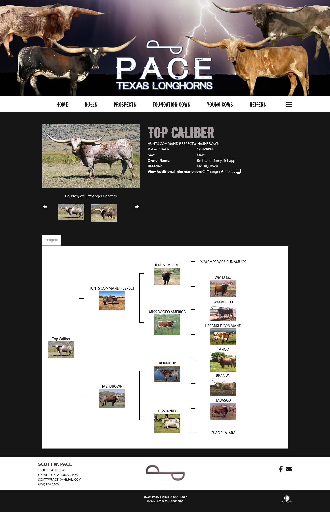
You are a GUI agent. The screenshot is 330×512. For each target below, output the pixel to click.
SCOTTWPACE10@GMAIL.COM (59, 479)
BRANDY (223, 375)
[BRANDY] (223, 386)
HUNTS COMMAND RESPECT (171, 143)
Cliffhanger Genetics (218, 171)
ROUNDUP (167, 363)
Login (183, 496)
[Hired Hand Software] (287, 502)
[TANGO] (223, 361)
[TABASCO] (223, 410)
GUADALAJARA (223, 432)
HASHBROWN (208, 143)
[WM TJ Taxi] (223, 288)
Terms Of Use (170, 496)
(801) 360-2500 (48, 484)
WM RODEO (223, 302)
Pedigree (51, 240)
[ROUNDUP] (167, 373)
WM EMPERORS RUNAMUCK (223, 261)
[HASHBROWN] (112, 397)
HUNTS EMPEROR (167, 264)
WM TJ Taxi (223, 277)
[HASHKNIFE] (167, 422)
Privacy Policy (151, 496)
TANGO (223, 349)
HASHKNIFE (167, 410)
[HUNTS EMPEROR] (167, 276)
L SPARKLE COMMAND (223, 325)
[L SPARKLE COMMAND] (223, 336)
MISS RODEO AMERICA (167, 311)
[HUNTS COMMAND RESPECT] (112, 300)
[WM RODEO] (223, 312)
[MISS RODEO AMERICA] (167, 324)
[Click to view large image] (91, 155)
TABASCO (223, 400)
